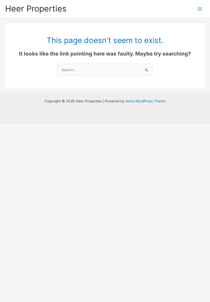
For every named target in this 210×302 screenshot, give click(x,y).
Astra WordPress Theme (145, 101)
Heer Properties (36, 9)
